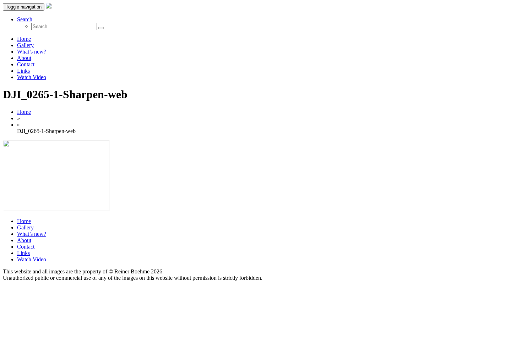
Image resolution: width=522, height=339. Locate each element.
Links (23, 71)
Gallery (25, 45)
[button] (24, 19)
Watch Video (31, 77)
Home (24, 39)
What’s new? (31, 52)
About (24, 58)
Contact (25, 64)
